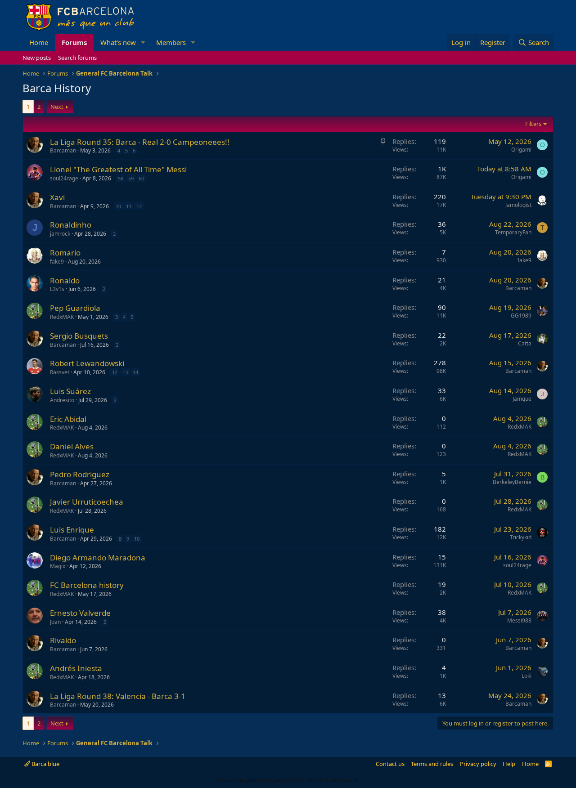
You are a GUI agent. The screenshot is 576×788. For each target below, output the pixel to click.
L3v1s (57, 289)
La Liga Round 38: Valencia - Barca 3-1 (117, 696)
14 (135, 372)
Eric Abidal (68, 419)
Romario (65, 252)
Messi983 (519, 620)
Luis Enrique (72, 529)
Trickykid (520, 537)
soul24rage (64, 178)
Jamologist (518, 205)
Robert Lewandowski (87, 363)
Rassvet (59, 372)
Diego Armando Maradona (97, 557)
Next (56, 107)
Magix (57, 566)
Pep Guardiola (75, 308)
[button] (143, 42)
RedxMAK (62, 317)
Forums (74, 42)
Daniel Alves (72, 446)
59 (131, 178)
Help (509, 764)
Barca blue (44, 764)
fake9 (57, 261)
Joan (55, 622)
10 (118, 206)
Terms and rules (432, 764)
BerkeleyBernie (512, 482)
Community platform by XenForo (288, 780)
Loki (526, 676)
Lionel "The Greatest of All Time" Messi (118, 169)
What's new (118, 42)
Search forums (77, 58)
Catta (524, 343)
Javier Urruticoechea (86, 502)
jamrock (60, 233)
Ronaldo (65, 280)
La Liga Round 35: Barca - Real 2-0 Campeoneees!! (140, 142)
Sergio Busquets (79, 336)
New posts (36, 58)
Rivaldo (63, 640)
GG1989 (521, 315)
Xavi (57, 197)
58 (120, 178)
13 (125, 372)
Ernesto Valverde (80, 613)
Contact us (390, 764)
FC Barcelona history (87, 585)
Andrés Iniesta (76, 668)
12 (139, 206)
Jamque (522, 399)
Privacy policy (478, 764)
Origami (521, 149)
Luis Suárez (70, 391)
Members (171, 42)
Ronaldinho (70, 224)
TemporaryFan (513, 232)
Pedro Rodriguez (79, 474)
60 (141, 178)
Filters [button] (533, 124)
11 (128, 206)
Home (38, 42)
